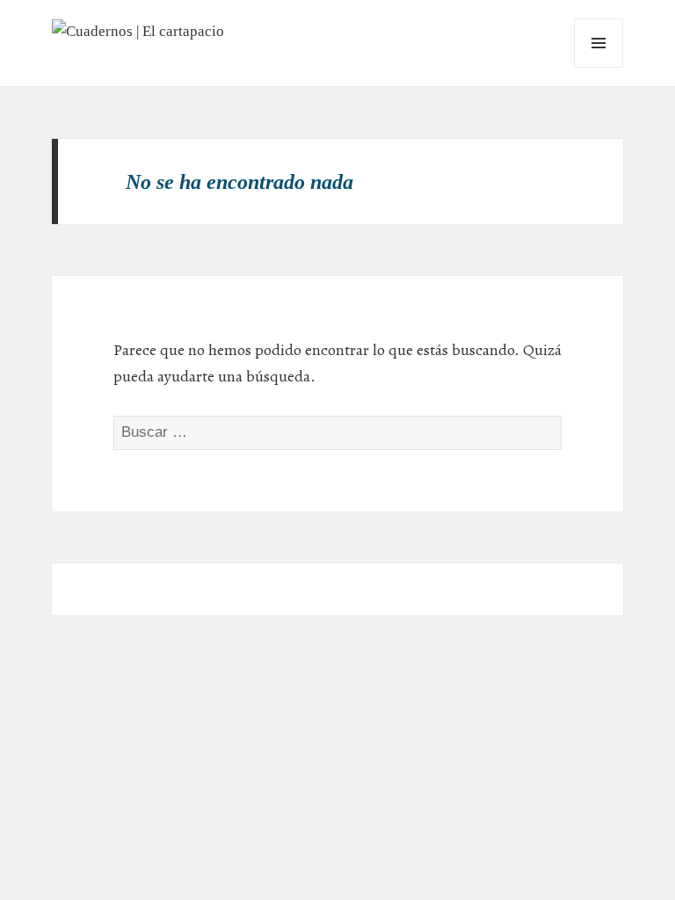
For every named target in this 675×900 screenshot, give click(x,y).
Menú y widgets (599, 67)
